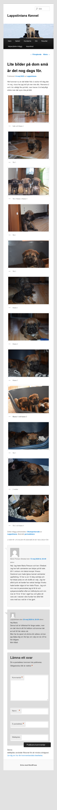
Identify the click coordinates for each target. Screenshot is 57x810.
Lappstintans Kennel (23, 15)
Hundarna (27, 41)
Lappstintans (31, 76)
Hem (9, 41)
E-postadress (18, 724)
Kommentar (17, 677)
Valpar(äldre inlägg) (15, 46)
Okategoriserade (33, 531)
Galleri (17, 41)
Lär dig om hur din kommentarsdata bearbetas (25, 755)
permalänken (30, 534)
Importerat (29, 46)
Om (36, 41)
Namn (16, 711)
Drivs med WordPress (28, 765)
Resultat (44, 41)
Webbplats (16, 737)
